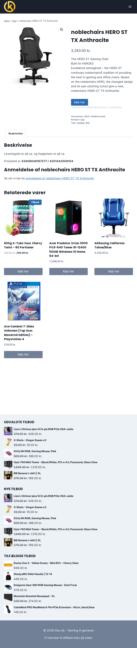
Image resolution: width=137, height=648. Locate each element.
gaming (80, 123)
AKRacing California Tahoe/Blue (109, 245)
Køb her (79, 102)
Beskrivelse (16, 133)
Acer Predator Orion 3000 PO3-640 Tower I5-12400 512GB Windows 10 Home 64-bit (68, 249)
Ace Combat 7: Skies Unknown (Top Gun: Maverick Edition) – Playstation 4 (19, 332)
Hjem (7, 20)
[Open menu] (130, 6)
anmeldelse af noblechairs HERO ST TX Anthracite (60, 178)
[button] (62, 30)
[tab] (16, 133)
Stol (14, 20)
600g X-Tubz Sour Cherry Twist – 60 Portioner (23, 245)
